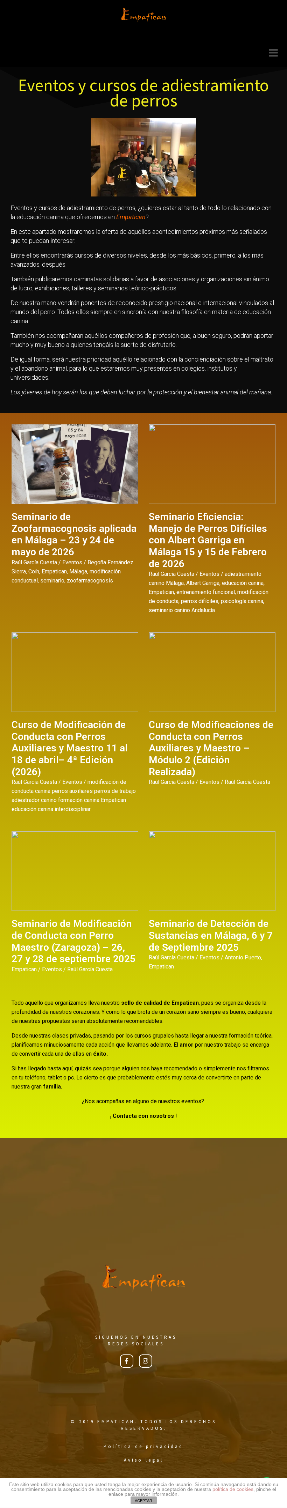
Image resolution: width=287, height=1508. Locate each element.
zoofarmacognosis (90, 580)
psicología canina (242, 601)
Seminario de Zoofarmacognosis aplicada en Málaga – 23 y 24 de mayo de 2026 (74, 534)
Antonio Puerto (243, 957)
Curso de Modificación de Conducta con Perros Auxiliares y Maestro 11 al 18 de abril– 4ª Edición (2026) (69, 748)
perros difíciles (199, 601)
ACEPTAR (143, 1501)
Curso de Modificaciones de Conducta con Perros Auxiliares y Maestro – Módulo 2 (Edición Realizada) (211, 748)
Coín (33, 571)
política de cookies (232, 1489)
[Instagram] (145, 1361)
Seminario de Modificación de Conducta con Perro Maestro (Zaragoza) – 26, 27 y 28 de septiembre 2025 (73, 941)
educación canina (243, 583)
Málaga (78, 571)
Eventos (72, 562)
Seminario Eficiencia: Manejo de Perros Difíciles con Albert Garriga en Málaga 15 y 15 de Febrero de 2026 (208, 540)
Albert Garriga (202, 583)
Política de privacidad (143, 1446)
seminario (52, 580)
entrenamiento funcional (205, 592)
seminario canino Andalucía (182, 610)
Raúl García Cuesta (34, 562)
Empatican (54, 571)
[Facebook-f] (126, 1361)
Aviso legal (143, 1460)
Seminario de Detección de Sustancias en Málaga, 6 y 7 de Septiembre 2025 (211, 935)
